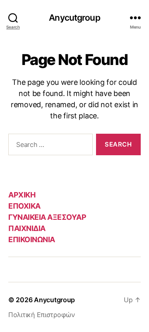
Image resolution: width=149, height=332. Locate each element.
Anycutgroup (74, 17)
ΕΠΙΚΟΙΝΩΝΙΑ (31, 239)
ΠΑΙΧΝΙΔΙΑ (27, 228)
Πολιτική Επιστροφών (41, 314)
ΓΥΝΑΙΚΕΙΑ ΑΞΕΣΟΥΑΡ (47, 217)
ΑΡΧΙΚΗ (21, 194)
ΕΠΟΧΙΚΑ (24, 206)
